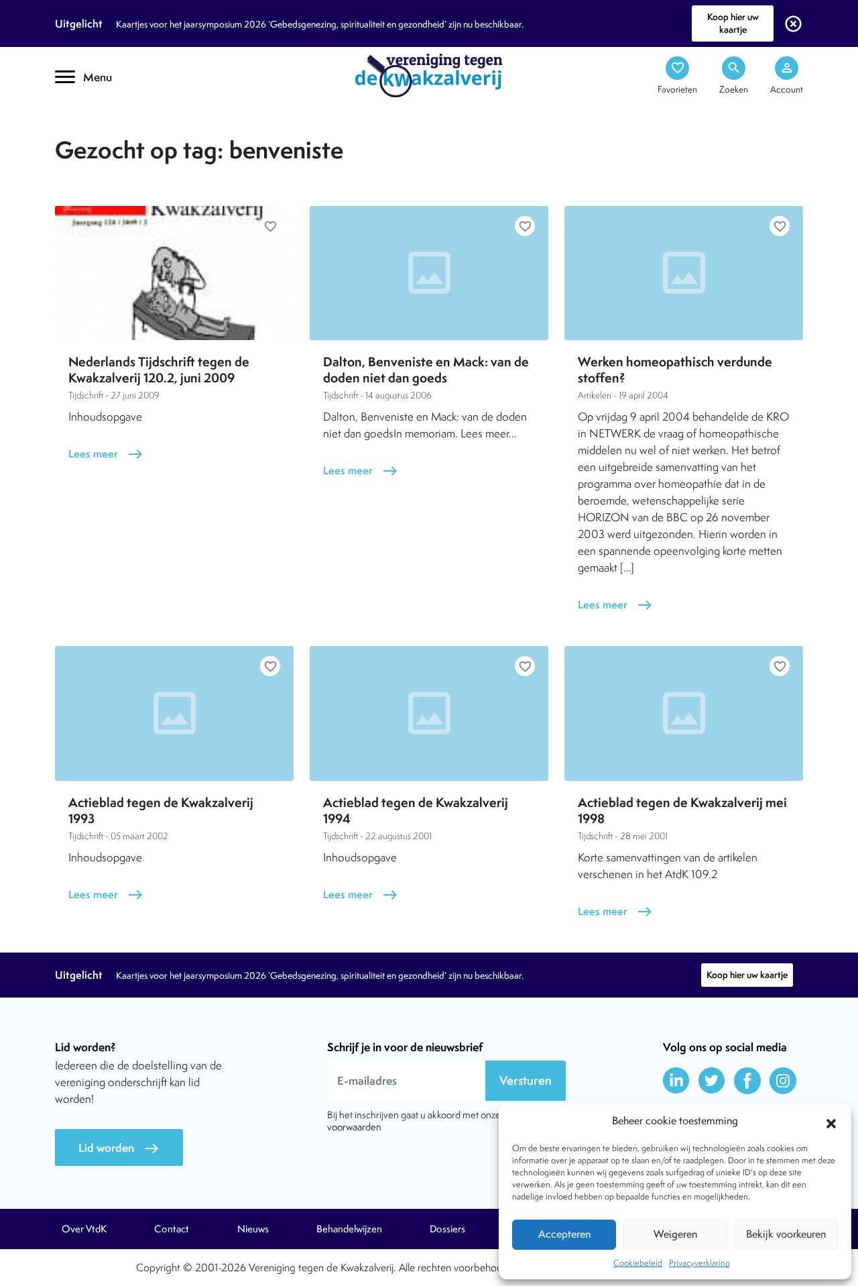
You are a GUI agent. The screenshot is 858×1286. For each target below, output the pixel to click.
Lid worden (119, 1148)
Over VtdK (84, 1229)
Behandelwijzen (349, 1229)
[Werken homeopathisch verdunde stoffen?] (683, 273)
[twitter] (711, 1080)
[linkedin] (676, 1080)
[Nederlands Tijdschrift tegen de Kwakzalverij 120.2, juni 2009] (174, 273)
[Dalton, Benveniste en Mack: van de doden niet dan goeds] (429, 273)
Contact (171, 1229)
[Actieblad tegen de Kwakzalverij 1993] (174, 713)
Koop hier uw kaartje (733, 23)
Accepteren (564, 1234)
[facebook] (747, 1080)
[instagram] (783, 1080)
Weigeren (675, 1234)
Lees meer (105, 454)
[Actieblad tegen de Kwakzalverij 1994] (429, 713)
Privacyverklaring (699, 1263)
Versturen (525, 1080)
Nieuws (253, 1229)
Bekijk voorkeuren (786, 1234)
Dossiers (447, 1229)
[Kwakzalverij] (429, 74)
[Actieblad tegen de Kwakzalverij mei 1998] (683, 713)
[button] (831, 1121)
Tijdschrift (100, 118)
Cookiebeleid (637, 1263)
